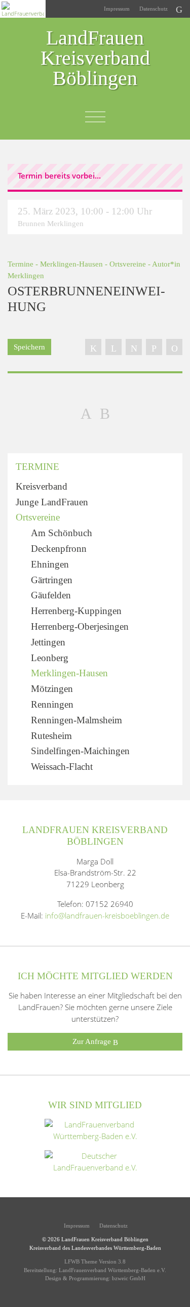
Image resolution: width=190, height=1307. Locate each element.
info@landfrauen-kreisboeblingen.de (107, 915)
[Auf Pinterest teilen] (134, 347)
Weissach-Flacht (62, 766)
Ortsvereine (127, 263)
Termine (20, 263)
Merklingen (26, 275)
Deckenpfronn (59, 548)
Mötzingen (52, 688)
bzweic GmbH (128, 1278)
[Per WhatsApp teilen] (154, 347)
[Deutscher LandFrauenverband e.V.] (95, 1161)
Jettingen (48, 642)
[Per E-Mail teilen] (174, 347)
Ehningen (50, 564)
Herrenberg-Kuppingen (76, 610)
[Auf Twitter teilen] (113, 347)
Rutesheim (51, 735)
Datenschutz (153, 9)
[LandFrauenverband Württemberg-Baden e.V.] (95, 1129)
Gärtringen (51, 580)
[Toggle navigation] (95, 117)
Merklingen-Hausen (71, 263)
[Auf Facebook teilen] (93, 347)
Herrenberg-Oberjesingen (80, 626)
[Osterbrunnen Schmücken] (86, 413)
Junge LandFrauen (52, 502)
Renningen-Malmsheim (76, 720)
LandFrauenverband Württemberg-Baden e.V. (112, 1270)
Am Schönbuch (61, 533)
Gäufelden (51, 595)
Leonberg (49, 657)
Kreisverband (41, 486)
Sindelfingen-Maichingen (80, 751)
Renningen (52, 704)
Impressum (116, 9)
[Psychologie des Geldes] (105, 413)
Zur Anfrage (92, 1041)
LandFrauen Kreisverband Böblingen (95, 59)
